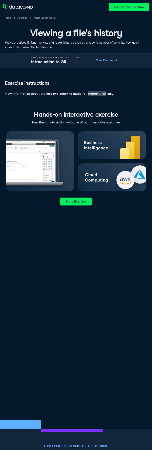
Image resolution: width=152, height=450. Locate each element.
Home (7, 17)
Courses (22, 17)
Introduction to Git (44, 17)
